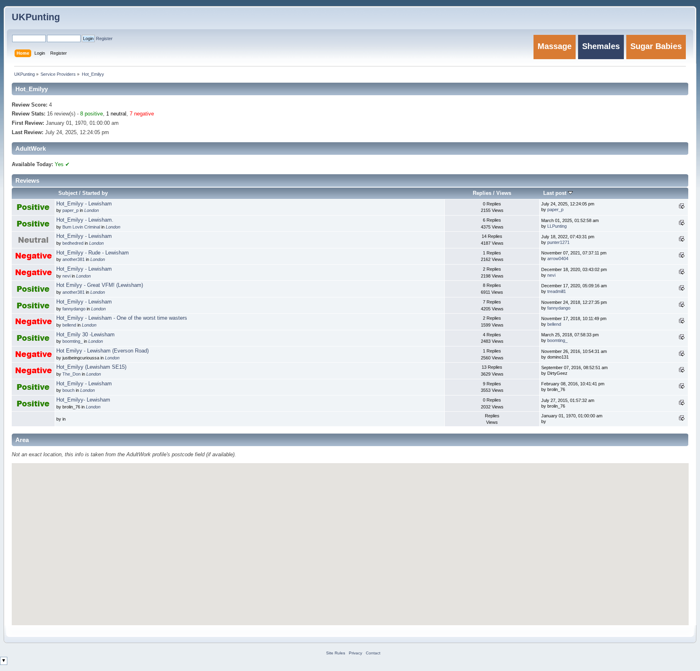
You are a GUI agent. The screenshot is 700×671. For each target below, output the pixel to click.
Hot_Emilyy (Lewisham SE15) (91, 367)
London (91, 210)
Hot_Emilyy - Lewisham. (84, 220)
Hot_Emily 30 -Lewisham (85, 335)
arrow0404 (557, 258)
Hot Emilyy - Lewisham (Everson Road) (102, 351)
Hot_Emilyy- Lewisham (83, 400)
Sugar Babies (656, 46)
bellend (69, 325)
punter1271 (558, 242)
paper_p (70, 210)
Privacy (355, 653)
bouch (68, 390)
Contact (373, 653)
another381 (73, 259)
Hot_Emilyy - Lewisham (84, 204)
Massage (555, 46)
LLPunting (557, 226)
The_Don (71, 374)
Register (104, 38)
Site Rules (335, 653)
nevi (66, 276)
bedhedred (72, 243)
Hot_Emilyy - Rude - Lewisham (92, 253)
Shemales (601, 46)
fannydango (73, 308)
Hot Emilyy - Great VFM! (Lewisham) (99, 285)
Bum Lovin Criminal (81, 226)
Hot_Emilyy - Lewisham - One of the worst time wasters (121, 318)
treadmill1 (556, 291)
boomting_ (72, 341)
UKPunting (36, 17)
